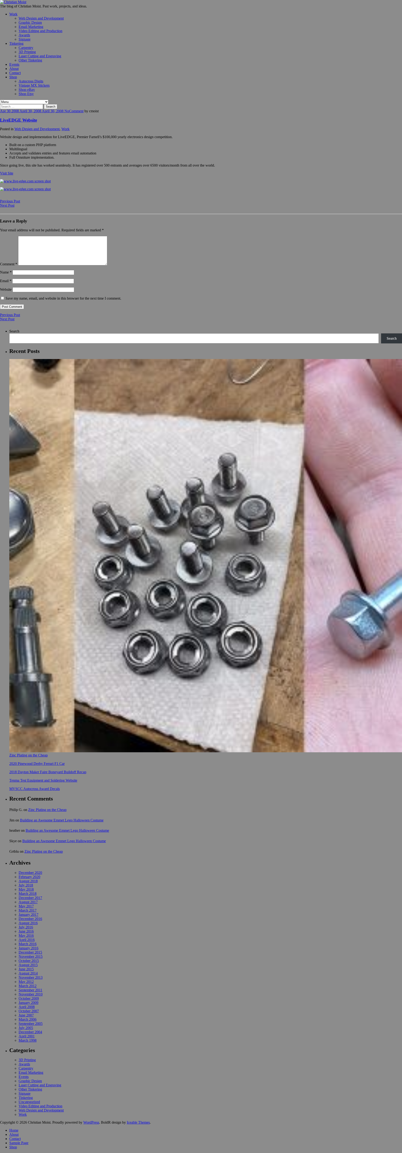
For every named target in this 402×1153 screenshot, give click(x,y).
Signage (24, 39)
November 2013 (31, 977)
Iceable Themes (138, 1122)
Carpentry (26, 48)
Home (13, 1130)
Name (6, 272)
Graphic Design (30, 22)
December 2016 (30, 919)
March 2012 (28, 986)
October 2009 (29, 998)
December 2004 (30, 1032)
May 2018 (26, 889)
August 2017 (28, 902)
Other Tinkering (30, 60)
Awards (24, 35)
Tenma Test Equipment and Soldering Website (43, 780)
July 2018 (26, 885)
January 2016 (28, 948)
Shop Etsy (26, 94)
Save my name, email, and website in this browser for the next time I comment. (63, 298)
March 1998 (28, 1040)
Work (13, 14)
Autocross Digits (31, 81)
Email (5, 281)
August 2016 (28, 923)
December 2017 (30, 898)
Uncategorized (29, 1102)
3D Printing (27, 52)
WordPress (91, 1122)
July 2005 (26, 1028)
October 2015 (29, 961)
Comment (76, 111)
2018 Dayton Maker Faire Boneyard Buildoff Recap (47, 772)
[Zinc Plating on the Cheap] (205, 556)
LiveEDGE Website (18, 120)
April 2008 (27, 1007)
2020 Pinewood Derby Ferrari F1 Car (37, 764)
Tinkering (16, 43)
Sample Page (18, 1143)
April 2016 (27, 940)
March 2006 (28, 1019)
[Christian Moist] (13, 2)
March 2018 (28, 894)
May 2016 (26, 935)
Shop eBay (27, 90)
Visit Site (6, 173)
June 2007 (26, 1015)
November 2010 (31, 994)
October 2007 (29, 1011)
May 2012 (26, 982)
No (66, 111)
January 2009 (28, 1003)
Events (14, 64)
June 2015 (26, 969)
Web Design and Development (41, 18)
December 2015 (30, 952)
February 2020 (29, 877)
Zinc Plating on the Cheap (28, 755)
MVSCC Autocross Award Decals (34, 789)
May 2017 (26, 906)
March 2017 (28, 910)
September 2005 (31, 1024)
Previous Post (10, 201)
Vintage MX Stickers (34, 85)
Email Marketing (31, 27)
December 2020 (30, 873)
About (14, 69)
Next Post (7, 205)
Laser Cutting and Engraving (40, 56)
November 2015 (31, 956)
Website (6, 289)
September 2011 (30, 990)
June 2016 (26, 931)
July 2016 (26, 927)
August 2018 (28, 881)
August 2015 (28, 965)
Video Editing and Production (40, 31)
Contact (15, 73)
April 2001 (27, 1036)
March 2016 (28, 944)
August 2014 (28, 973)
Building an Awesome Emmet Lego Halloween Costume (62, 820)
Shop (13, 77)
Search (14, 331)
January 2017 (28, 915)
